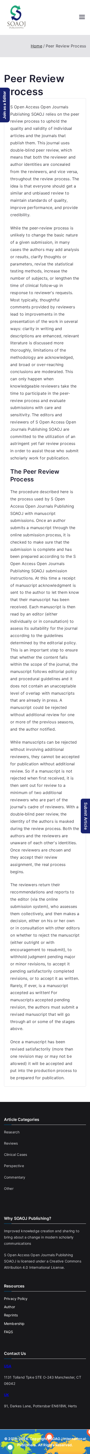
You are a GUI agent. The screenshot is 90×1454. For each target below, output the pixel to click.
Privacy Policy (16, 1298)
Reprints (11, 1315)
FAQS (8, 1332)
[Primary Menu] (82, 17)
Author (9, 1307)
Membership (14, 1323)
